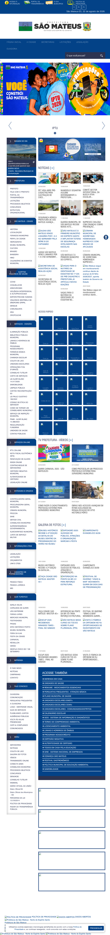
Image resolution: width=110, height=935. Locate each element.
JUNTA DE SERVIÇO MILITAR (18, 536)
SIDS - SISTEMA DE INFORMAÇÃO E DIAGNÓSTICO (67, 717)
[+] (52, 168)
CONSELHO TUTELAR (18, 372)
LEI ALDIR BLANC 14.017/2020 (17, 380)
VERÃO (13, 646)
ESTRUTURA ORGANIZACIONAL (17, 211)
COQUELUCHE (16, 285)
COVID (12, 282)
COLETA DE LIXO (17, 361)
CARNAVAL (14, 639)
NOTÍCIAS (14, 671)
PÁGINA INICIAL (14, 42)
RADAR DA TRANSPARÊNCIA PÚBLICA (21, 808)
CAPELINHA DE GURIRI (19, 608)
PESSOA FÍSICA (16, 582)
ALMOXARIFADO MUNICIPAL (21, 531)
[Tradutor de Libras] (23, 933)
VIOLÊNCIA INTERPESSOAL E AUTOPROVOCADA (21, 292)
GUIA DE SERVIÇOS (18, 710)
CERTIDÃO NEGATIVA (54, 739)
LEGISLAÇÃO (82, 42)
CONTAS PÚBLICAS (18, 433)
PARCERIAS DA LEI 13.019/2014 (17, 799)
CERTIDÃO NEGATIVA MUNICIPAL (18, 472)
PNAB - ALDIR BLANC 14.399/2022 (18, 420)
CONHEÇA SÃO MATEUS (55, 756)
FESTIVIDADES (16, 620)
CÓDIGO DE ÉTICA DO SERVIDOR (19, 403)
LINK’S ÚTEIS (15, 563)
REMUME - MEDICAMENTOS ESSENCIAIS (62, 687)
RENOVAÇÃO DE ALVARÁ (20, 459)
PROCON (13, 513)
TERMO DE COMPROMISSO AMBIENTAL (62, 722)
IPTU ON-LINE (15, 450)
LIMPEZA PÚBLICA (17, 388)
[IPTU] (55, 89)
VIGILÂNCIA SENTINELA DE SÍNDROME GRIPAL (21, 301)
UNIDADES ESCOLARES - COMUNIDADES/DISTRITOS (67, 709)
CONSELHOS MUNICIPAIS (20, 523)
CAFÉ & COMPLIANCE (19, 725)
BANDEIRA (14, 254)
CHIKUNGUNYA (16, 309)
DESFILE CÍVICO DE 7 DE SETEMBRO (20, 650)
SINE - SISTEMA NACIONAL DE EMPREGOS (63, 752)
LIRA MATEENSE (16, 611)
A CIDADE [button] (31, 42)
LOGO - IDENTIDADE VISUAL (21, 707)
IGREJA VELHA (16, 605)
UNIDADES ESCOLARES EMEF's (58, 700)
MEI (11, 588)
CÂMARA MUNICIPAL (18, 510)
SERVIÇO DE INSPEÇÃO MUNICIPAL (19, 414)
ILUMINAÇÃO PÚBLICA (19, 332)
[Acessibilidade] (105, 237)
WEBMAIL (14, 783)
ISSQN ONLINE (16, 462)
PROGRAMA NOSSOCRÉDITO (16, 347)
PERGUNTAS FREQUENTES (21, 700)
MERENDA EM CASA (53, 679)
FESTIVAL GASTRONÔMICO (56, 760)
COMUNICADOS (16, 728)
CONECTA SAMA (16, 764)
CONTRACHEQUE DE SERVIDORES (18, 466)
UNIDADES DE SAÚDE (19, 430)
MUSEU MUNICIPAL (17, 245)
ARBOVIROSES (16, 288)
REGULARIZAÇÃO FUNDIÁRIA (17, 426)
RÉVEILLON (14, 642)
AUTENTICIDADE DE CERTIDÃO (18, 477)
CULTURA (14, 248)
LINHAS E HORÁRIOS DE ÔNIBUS (20, 341)
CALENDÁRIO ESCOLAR (55, 713)
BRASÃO (13, 251)
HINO (12, 257)
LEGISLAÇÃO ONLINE (18, 482)
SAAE (12, 516)
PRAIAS (13, 624)
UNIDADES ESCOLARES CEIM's (58, 704)
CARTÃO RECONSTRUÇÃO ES (21, 392)
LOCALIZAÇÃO (16, 232)
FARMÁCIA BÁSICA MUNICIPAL (17, 353)
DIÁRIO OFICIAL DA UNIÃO (20, 786)
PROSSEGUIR (96, 928)
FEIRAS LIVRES (16, 614)
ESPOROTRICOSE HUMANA (21, 297)
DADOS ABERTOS (83, 916)
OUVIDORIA (12, 49)
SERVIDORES (15, 745)
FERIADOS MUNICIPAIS (19, 235)
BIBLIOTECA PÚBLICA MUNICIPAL (19, 336)
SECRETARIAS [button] (47, 42)
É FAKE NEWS (15, 668)
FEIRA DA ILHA (16, 633)
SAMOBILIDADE (16, 384)
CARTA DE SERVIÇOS (18, 376)
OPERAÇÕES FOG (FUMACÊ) (17, 368)
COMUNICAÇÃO (16, 697)
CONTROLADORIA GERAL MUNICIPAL (20, 500)
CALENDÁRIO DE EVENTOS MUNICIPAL (21, 262)
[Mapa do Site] (89, 7)
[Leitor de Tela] (68, 933)
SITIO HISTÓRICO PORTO (20, 627)
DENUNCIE (14, 776)
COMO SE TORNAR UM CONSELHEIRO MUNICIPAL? (21, 409)
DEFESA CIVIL (15, 520)
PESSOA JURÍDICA (17, 585)
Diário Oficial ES (16, 789)
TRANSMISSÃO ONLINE (19, 760)
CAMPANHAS (15, 674)
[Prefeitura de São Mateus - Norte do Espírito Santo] (55, 26)
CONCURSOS (15, 207)
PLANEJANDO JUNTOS (19, 713)
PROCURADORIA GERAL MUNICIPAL (20, 505)
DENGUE (13, 306)
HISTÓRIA (14, 229)
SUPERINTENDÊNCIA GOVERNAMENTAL (18, 527)
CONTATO (14, 677)
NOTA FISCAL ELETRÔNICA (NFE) (21, 454)
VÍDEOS (13, 757)
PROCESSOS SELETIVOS (20, 204)
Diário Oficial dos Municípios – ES (21, 793)
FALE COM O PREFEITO (19, 192)
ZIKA (12, 312)
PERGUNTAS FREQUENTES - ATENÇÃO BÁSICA (65, 691)
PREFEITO (14, 188)
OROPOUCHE (15, 315)
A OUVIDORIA (15, 703)
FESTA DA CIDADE (17, 636)
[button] (8, 99)
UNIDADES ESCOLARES (19, 364)
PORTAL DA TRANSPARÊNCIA (17, 196)
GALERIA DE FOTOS (18, 754)
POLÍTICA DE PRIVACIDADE (21, 803)
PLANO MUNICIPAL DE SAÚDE (57, 696)
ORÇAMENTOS (16, 560)
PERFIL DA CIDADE (17, 238)
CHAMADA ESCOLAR (18, 357)
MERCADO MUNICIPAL (19, 617)
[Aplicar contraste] (71, 7)
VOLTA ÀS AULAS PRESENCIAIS (17, 720)
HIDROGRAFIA (16, 242)
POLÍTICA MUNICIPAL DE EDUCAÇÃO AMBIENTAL (66, 764)
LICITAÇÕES (65, 42)
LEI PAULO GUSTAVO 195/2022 (18, 397)
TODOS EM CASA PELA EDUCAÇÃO (60, 747)
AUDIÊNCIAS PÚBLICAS (19, 716)
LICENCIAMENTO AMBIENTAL (57, 726)
